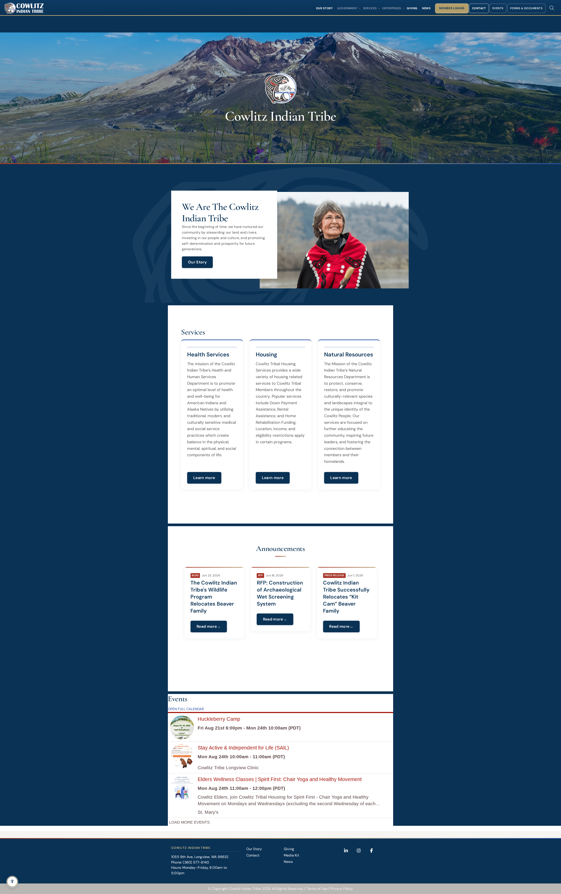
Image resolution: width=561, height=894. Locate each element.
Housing (266, 354)
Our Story (324, 8)
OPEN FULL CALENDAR (186, 709)
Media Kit (291, 855)
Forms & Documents (526, 8)
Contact (479, 8)
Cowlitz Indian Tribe (245, 888)
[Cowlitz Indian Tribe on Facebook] (371, 850)
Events (498, 8)
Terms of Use (316, 888)
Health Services (208, 354)
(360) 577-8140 (196, 862)
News (426, 8)
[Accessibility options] (12, 881)
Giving (412, 8)
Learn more (204, 477)
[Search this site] (552, 8)
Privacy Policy (341, 888)
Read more (207, 619)
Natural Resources (348, 354)
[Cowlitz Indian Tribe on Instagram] (358, 850)
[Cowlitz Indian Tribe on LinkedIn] (346, 850)
